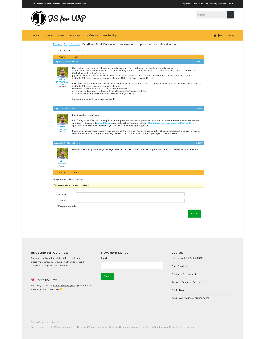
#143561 (199, 109)
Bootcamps (75, 35)
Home (36, 35)
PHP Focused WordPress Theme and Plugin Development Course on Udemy (88, 327)
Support (186, 3)
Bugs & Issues (72, 44)
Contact (209, 3)
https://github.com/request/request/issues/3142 (170, 122)
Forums (57, 44)
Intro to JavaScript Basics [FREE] (187, 258)
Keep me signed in (67, 206)
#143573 (199, 143)
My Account (220, 3)
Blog (201, 3)
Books (61, 35)
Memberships (110, 35)
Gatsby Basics (178, 290)
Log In (231, 3)
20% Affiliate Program (64, 285)
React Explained (179, 266)
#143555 (199, 62)
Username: (61, 194)
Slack (194, 3)
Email (104, 258)
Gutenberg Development (184, 274)
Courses (48, 35)
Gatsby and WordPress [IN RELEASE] (190, 298)
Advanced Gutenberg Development (189, 282)
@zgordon (43, 322)
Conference (92, 35)
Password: (61, 200)
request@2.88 (103, 122)
